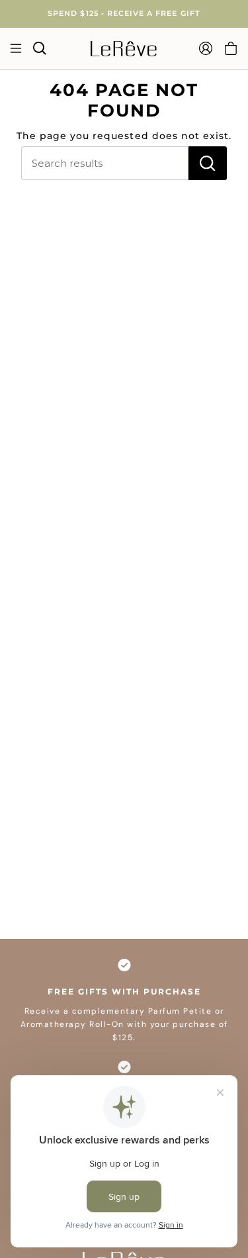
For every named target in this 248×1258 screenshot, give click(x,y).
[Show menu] (15, 48)
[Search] (207, 163)
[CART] (230, 48)
